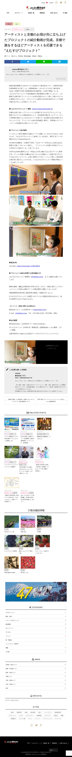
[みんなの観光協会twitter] (61, 3)
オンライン (48, 715)
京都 (21, 56)
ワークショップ (47, 718)
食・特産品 (9, 640)
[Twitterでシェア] (28, 61)
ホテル (15, 56)
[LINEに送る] (44, 61)
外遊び (56, 715)
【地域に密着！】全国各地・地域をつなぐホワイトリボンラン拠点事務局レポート (21, 400)
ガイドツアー (29, 715)
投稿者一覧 (31, 13)
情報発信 (42, 13)
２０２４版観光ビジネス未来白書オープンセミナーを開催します (11, 438)
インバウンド (48, 712)
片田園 (39, 531)
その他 (7, 651)
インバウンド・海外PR (12, 644)
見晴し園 (23, 531)
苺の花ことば (24, 572)
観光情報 (8, 624)
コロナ (21, 715)
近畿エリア (29, 29)
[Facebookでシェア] (12, 61)
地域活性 (19, 712)
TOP (8, 13)
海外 (7, 688)
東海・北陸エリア (11, 672)
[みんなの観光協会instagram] (56, 3)
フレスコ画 (22, 718)
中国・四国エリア (11, 680)
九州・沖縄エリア (11, 684)
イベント (8, 636)
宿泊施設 (28, 56)
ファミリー (58, 718)
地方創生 (32, 712)
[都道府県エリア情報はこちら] (36, 591)
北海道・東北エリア (11, 664)
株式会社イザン (23, 69)
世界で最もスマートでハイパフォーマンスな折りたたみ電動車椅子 (50, 400)
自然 (26, 712)
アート (8, 56)
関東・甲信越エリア (11, 668)
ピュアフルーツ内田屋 (10, 551)
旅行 (35, 56)
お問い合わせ (54, 13)
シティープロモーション (12, 620)
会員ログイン (53, 750)
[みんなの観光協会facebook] (65, 3)
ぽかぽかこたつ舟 (9, 531)
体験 (62, 715)
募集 (7, 647)
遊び (40, 712)
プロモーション (18, 29)
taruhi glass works (9, 572)
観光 (40, 56)
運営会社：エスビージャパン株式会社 (36, 754)
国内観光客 (58, 712)
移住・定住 (9, 616)
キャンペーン (9, 628)
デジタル (8, 632)
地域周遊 (39, 715)
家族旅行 (13, 718)
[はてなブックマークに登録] (60, 61)
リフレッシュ (12, 715)
